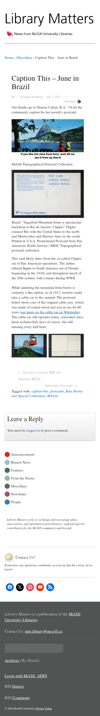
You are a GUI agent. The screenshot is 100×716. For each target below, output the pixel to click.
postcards (57, 391)
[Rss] (50, 587)
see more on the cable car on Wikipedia (50, 312)
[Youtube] (40, 587)
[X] (20, 587)
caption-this (39, 391)
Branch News (20, 462)
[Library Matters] (50, 18)
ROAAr (52, 395)
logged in (33, 430)
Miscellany (70, 101)
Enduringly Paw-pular (59, 385)
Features (17, 470)
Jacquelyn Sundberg (31, 96)
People (16, 501)
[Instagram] (30, 587)
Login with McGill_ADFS (26, 675)
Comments (21, 697)
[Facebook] (10, 587)
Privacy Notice (44, 708)
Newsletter (18, 494)
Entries (18, 686)
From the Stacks (23, 478)
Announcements (23, 454)
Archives (12, 660)
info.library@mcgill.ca (43, 631)
